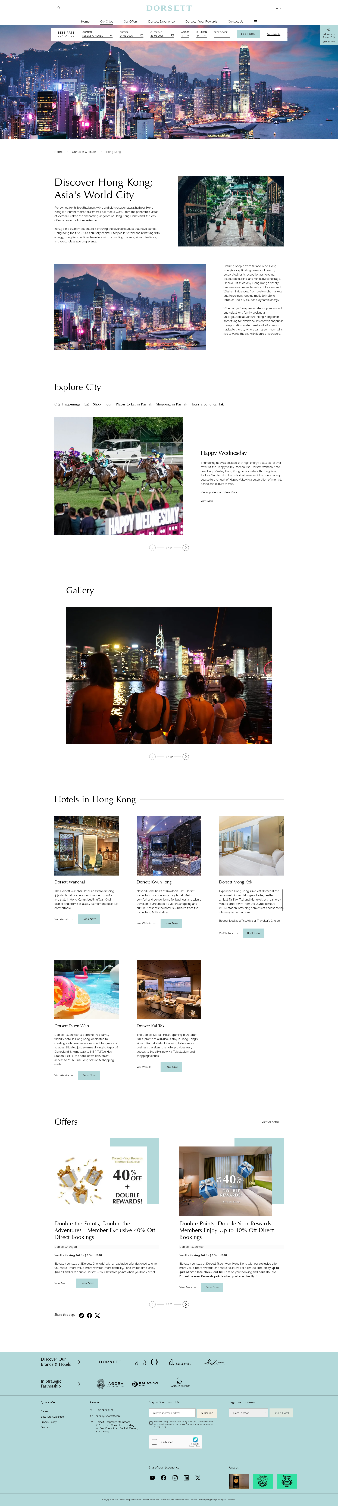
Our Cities (106, 21)
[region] (86, 899)
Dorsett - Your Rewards (201, 21)
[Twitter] (198, 1477)
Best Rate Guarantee (52, 1416)
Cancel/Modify (273, 34)
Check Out (156, 32)
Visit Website (61, 919)
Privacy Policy (49, 1422)
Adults (185, 32)
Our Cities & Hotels (84, 152)
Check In (124, 32)
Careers (45, 1411)
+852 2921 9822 (104, 1410)
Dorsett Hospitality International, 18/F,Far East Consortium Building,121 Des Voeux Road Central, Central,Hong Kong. (117, 1427)
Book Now (248, 34)
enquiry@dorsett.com (108, 1416)
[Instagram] (175, 1477)
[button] (186, 548)
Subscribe (207, 1413)
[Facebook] (164, 1477)
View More (230, 492)
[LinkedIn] (186, 1477)
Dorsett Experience (161, 21)
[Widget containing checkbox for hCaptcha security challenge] (175, 1442)
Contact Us (235, 21)
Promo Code (220, 32)
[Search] (58, 8)
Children (201, 32)
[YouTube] (152, 1477)
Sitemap (45, 1427)
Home (85, 21)
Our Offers (131, 21)
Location (87, 32)
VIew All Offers (270, 1121)
